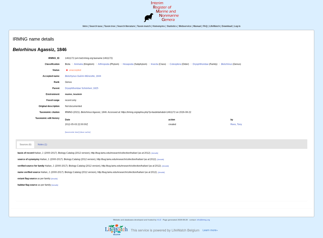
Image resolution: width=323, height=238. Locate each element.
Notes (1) (42, 144)
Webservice (185, 26)
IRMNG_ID (53, 58)
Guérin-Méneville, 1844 (83, 76)
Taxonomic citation (49, 112)
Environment (52, 94)
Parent (55, 88)
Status (56, 70)
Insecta (154, 64)
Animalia (78, 64)
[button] (67, 70)
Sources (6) (25, 144)
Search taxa (95, 26)
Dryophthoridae (201, 64)
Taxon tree (109, 26)
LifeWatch (214, 26)
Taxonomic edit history (47, 118)
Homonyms (159, 26)
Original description (49, 106)
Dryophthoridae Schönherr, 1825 (81, 88)
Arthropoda (103, 64)
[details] (154, 153)
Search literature (126, 26)
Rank (56, 82)
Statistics (172, 26)
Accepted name (51, 76)
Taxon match (144, 26)
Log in (237, 26)
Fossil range (52, 100)
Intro (85, 26)
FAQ (205, 26)
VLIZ (159, 220)
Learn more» (210, 230)
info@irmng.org (203, 220)
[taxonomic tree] (72, 132)
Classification (52, 64)
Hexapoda (128, 64)
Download (227, 26)
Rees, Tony (236, 124)
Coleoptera (175, 64)
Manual (197, 26)
